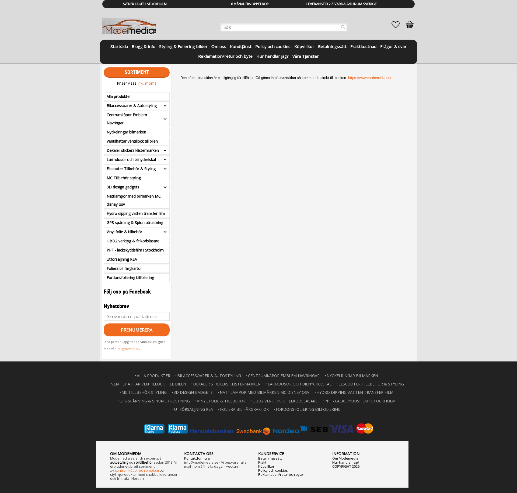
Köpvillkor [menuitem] (304, 46)
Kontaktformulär (197, 458)
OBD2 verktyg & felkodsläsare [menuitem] (133, 240)
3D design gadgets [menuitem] (123, 186)
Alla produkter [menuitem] (119, 96)
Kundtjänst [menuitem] (240, 46)
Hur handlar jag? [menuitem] (272, 56)
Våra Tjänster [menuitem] (305, 56)
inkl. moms (147, 83)
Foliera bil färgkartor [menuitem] (124, 268)
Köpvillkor (266, 466)
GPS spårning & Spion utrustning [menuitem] (135, 222)
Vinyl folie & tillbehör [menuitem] (124, 231)
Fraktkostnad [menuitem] (363, 46)
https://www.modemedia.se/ (369, 78)
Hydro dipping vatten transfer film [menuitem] (136, 213)
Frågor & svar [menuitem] (393, 46)
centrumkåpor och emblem (137, 470)
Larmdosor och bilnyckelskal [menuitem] (131, 159)
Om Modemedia (345, 458)
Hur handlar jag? (345, 462)
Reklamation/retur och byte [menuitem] (225, 56)
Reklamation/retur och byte (280, 474)
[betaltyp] (258, 428)
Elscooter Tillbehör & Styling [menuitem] (131, 168)
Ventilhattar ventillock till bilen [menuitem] (132, 141)
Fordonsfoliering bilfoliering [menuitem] (130, 277)
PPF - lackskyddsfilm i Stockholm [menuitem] (135, 250)
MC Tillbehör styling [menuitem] (124, 177)
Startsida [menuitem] (119, 46)
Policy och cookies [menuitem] (273, 46)
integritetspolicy (128, 349)
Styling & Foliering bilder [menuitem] (183, 46)
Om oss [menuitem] (218, 46)
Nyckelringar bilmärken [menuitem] (126, 132)
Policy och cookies (273, 470)
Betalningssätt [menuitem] (332, 46)
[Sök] (343, 27)
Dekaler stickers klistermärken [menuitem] (133, 150)
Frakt (262, 462)
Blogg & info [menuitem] (143, 46)
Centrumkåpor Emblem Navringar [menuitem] (127, 118)
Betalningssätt (270, 458)
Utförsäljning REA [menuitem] (122, 259)
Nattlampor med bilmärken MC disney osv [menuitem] (134, 200)
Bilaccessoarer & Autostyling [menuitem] (132, 105)
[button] (398, 25)
